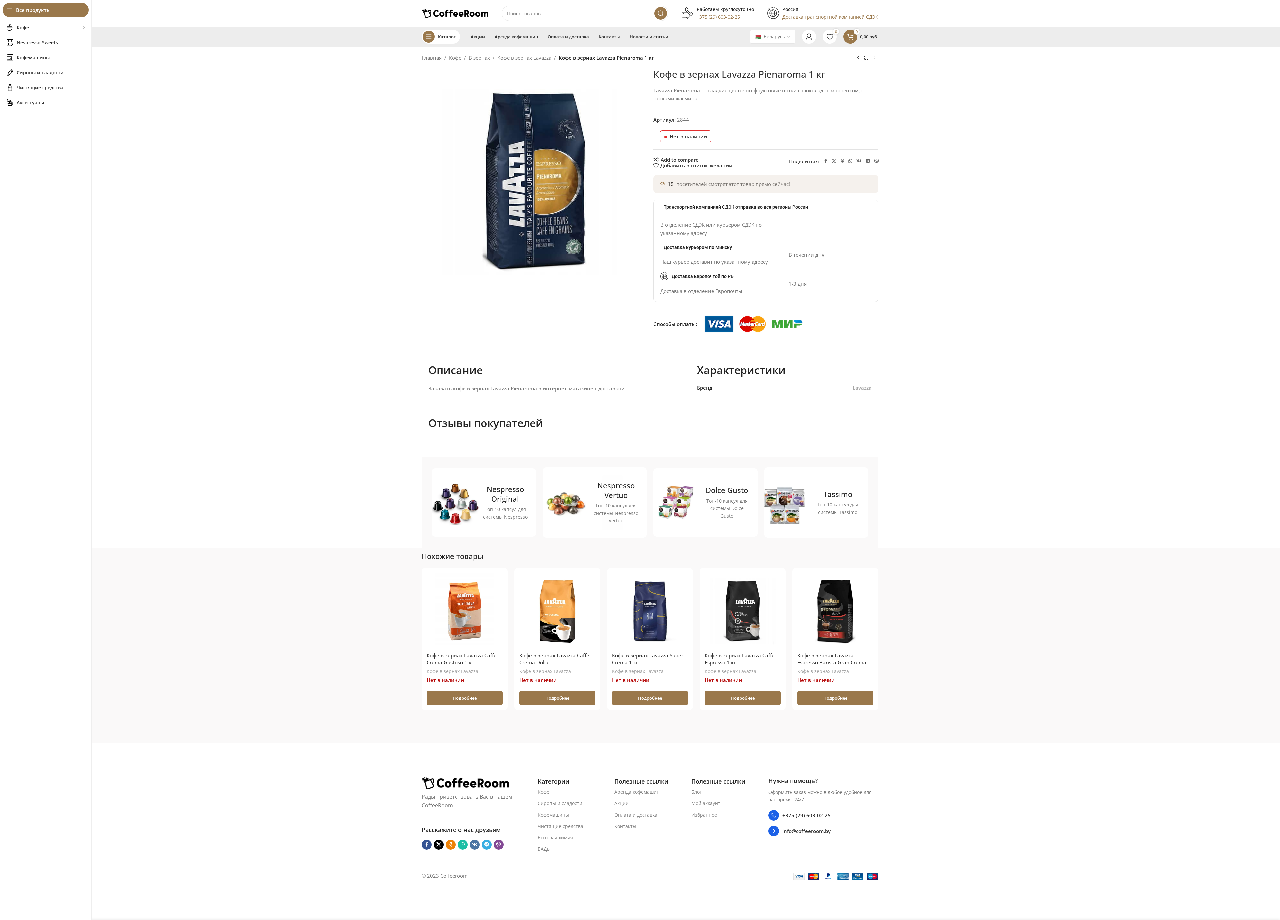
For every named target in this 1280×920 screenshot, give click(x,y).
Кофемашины (553, 815)
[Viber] (876, 161)
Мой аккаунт (705, 803)
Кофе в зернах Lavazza (524, 57)
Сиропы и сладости (560, 803)
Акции (621, 803)
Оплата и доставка (635, 815)
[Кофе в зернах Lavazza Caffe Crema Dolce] (557, 611)
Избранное (704, 815)
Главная (432, 57)
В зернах (479, 57)
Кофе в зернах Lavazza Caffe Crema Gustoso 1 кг (462, 659)
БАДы (544, 849)
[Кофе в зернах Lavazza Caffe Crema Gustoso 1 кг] (465, 611)
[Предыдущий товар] (858, 58)
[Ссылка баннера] (484, 502)
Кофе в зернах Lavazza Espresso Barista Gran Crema (831, 659)
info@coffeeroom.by (806, 831)
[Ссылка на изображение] (465, 782)
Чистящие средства (560, 826)
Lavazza (862, 387)
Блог (696, 792)
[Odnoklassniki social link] (842, 161)
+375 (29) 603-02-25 (806, 815)
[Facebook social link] (826, 161)
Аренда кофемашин (637, 792)
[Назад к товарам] (866, 58)
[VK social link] (859, 161)
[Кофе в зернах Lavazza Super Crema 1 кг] (650, 611)
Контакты (625, 826)
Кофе (455, 57)
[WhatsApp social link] (850, 161)
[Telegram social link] (868, 161)
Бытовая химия (555, 837)
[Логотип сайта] (455, 12)
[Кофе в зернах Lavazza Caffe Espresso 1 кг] (743, 611)
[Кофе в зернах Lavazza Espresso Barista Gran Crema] (835, 611)
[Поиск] (660, 13)
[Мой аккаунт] (809, 36)
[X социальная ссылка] (834, 161)
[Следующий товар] (874, 58)
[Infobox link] (718, 13)
